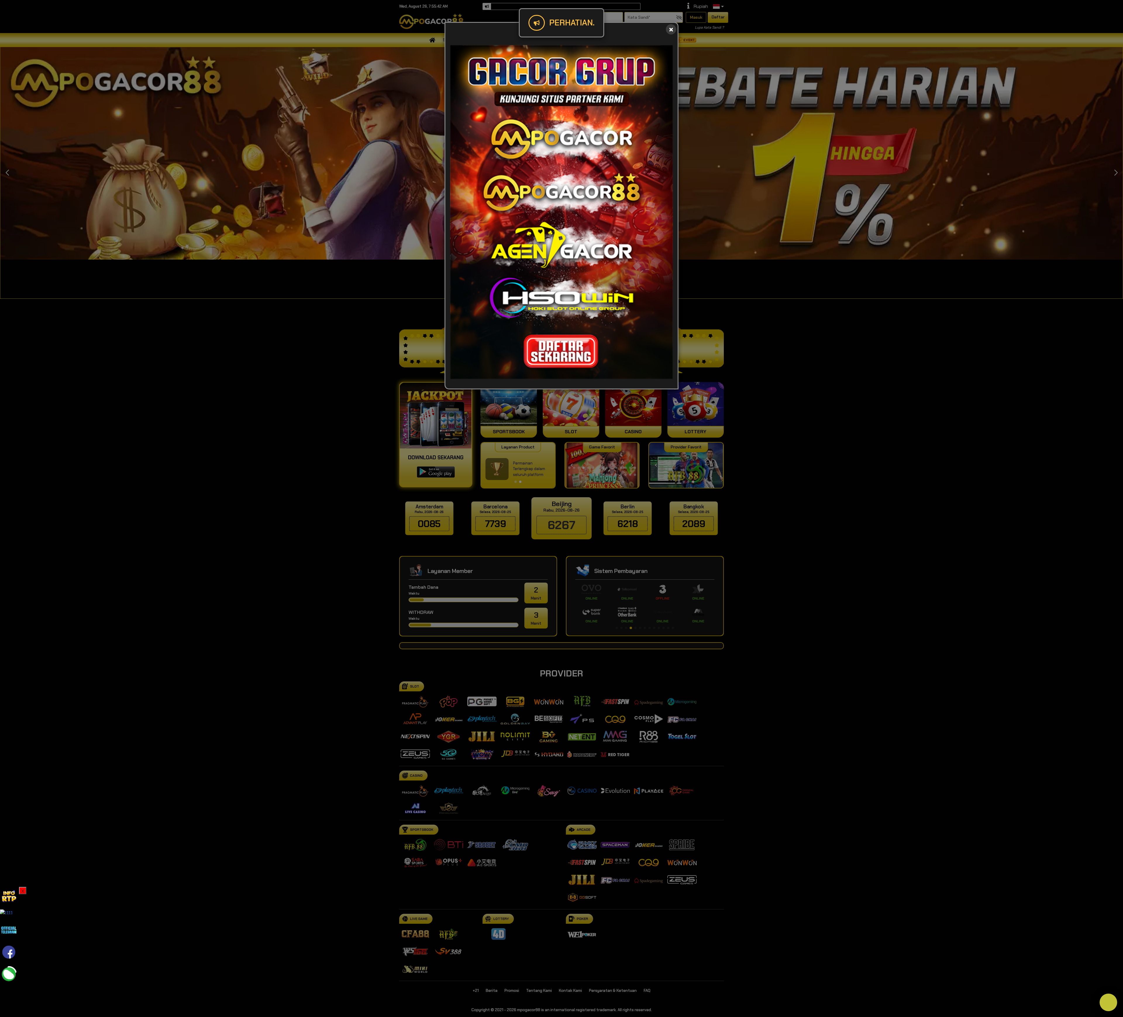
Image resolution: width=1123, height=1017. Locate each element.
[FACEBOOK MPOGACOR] (9, 952)
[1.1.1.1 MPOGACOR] (6, 912)
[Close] (671, 29)
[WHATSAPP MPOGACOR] (9, 974)
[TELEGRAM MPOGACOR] (9, 929)
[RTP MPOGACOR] (9, 895)
